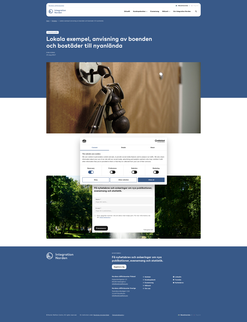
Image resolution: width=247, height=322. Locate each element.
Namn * (98, 199)
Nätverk (165, 11)
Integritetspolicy (104, 217)
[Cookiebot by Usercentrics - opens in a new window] (156, 141)
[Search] (196, 11)
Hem (47, 21)
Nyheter (54, 21)
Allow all (151, 180)
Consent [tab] (94, 147)
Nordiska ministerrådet (101, 315)
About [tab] (152, 147)
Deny (96, 180)
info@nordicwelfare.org (120, 284)
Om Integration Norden (182, 11)
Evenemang (154, 11)
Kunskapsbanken (139, 11)
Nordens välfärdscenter (56, 5)
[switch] (112, 172)
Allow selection (123, 180)
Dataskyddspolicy (118, 315)
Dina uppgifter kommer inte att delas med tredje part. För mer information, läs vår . (123, 216)
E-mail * (98, 208)
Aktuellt (127, 11)
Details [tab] (123, 147)
